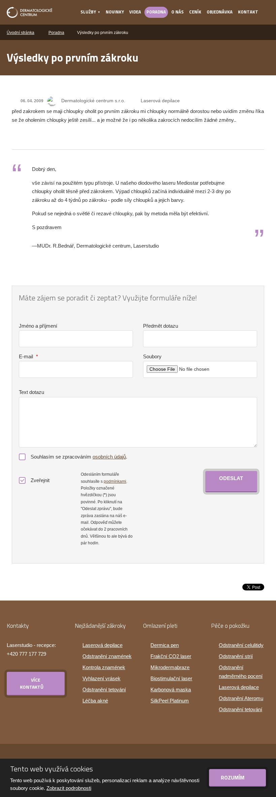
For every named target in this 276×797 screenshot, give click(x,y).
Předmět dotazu (160, 326)
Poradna (156, 11)
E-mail (28, 356)
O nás (177, 11)
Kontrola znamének (103, 667)
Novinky (115, 11)
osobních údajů (109, 457)
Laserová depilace (160, 100)
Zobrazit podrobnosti (68, 788)
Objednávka (220, 11)
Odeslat (231, 478)
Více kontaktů (31, 683)
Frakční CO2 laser (170, 656)
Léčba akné (95, 700)
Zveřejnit (40, 480)
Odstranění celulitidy (241, 645)
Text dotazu (31, 392)
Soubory (152, 356)
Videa (135, 11)
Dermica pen (164, 645)
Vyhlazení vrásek (101, 678)
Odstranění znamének (107, 656)
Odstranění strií (236, 656)
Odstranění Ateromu (241, 698)
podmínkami (115, 481)
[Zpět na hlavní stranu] (29, 12)
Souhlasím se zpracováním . (79, 457)
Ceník (195, 11)
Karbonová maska (170, 689)
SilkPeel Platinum (169, 700)
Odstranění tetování (104, 689)
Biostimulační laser (171, 678)
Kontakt (248, 11)
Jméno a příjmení (38, 326)
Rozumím (233, 777)
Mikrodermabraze (169, 667)
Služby (88, 11)
